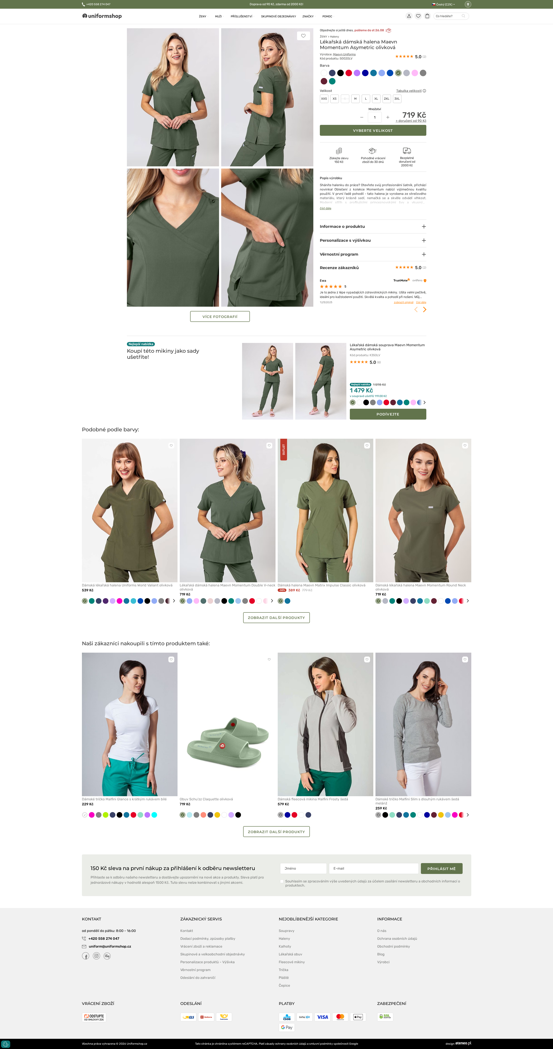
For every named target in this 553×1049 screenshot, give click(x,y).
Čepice (284, 985)
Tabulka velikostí (409, 91)
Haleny (334, 36)
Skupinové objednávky (278, 16)
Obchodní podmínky (393, 946)
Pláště (284, 978)
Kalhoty (285, 946)
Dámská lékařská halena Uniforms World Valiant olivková (127, 585)
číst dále (325, 208)
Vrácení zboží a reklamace (201, 946)
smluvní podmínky (321, 1043)
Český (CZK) (444, 4)
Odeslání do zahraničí (197, 978)
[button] (373, 226)
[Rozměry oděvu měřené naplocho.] (424, 91)
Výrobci (383, 962)
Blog (381, 954)
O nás (381, 931)
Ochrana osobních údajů (397, 938)
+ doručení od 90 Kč (411, 121)
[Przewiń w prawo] (421, 402)
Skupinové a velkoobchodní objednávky (212, 954)
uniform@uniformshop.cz (109, 946)
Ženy (202, 16)
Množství (375, 109)
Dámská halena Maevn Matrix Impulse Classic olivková (321, 585)
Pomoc (327, 16)
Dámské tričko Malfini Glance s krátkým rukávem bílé (124, 799)
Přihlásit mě (441, 869)
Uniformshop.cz (137, 1043)
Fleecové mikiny (292, 962)
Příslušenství (241, 16)
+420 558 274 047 (98, 4)
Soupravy (286, 931)
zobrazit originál (404, 302)
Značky (308, 16)
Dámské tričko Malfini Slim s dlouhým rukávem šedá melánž (417, 801)
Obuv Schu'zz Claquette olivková (206, 799)
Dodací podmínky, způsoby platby (207, 938)
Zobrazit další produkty (276, 618)
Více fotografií (220, 317)
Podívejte (388, 414)
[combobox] (451, 16)
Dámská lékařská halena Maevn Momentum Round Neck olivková (420, 587)
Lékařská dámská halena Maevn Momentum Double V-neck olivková (227, 587)
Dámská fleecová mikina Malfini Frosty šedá (313, 799)
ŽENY (323, 36)
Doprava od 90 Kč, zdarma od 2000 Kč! (276, 4)
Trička (283, 970)
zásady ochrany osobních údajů (285, 1043)
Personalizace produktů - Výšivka (207, 962)
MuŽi (218, 16)
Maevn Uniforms (344, 54)
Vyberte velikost (373, 131)
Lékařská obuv (290, 954)
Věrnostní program (195, 970)
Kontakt (186, 931)
